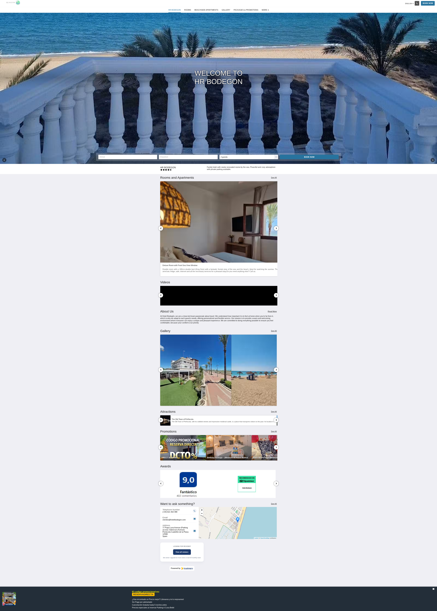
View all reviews (182, 552)
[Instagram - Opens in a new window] (262, 583)
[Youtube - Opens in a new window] (274, 583)
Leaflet (256, 538)
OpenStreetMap (264, 538)
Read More (272, 311)
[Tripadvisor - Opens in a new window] (268, 583)
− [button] (202, 513)
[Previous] (161, 228)
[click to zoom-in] (195, 370)
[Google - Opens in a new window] (255, 583)
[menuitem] (174, 10)
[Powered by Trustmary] (182, 568)
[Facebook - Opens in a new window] (249, 583)
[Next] (276, 228)
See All (274, 178)
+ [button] (202, 510)
